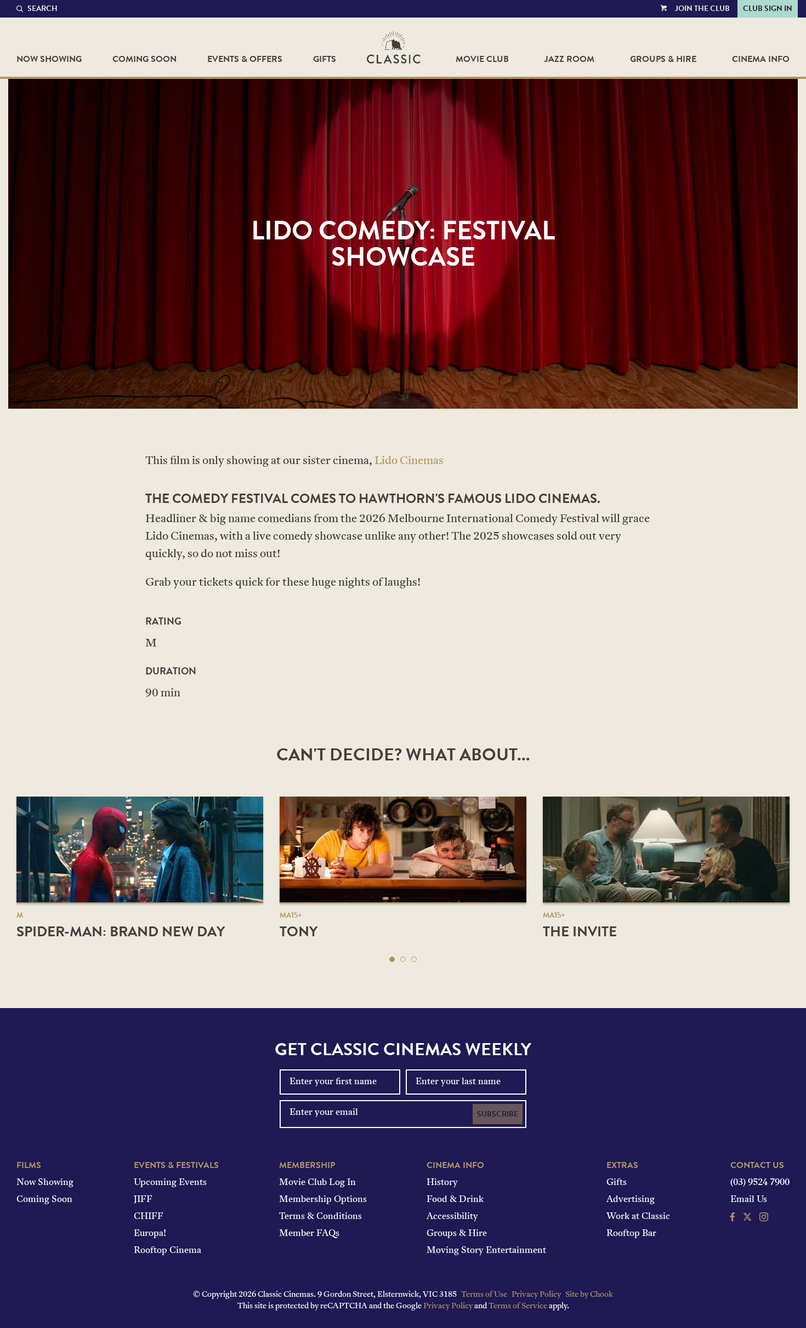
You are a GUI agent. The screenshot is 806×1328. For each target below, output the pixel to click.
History (442, 1182)
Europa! (150, 1233)
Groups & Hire (663, 59)
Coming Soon (144, 59)
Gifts (324, 59)
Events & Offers (244, 59)
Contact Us (757, 1165)
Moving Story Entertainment (486, 1250)
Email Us (748, 1199)
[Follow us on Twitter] (747, 1218)
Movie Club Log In (317, 1182)
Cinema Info (761, 59)
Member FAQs (309, 1233)
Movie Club (482, 59)
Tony (298, 931)
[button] (392, 959)
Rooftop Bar (631, 1233)
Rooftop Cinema (167, 1250)
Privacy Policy (536, 1295)
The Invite (580, 931)
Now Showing (49, 59)
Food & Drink (455, 1199)
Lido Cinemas (409, 461)
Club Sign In (767, 8)
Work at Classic (638, 1216)
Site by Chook (589, 1295)
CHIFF (148, 1216)
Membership (307, 1165)
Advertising (630, 1199)
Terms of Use (484, 1295)
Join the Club (702, 8)
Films (28, 1165)
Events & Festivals (176, 1165)
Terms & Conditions (320, 1216)
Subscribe (497, 1114)
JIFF (143, 1199)
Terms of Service (518, 1306)
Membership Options (323, 1199)
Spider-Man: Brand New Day (120, 931)
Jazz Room (569, 59)
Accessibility (452, 1216)
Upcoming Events (170, 1182)
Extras (622, 1165)
